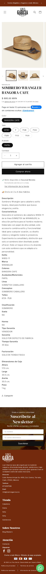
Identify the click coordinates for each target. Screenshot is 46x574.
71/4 (35, 130)
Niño (4, 512)
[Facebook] (3, 550)
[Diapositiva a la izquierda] (2, 76)
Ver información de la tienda (17, 186)
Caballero (6, 504)
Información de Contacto (28, 570)
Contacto (5, 544)
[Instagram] (8, 550)
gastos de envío (10, 101)
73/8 (6, 135)
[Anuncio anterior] (4, 3)
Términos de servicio (27, 565)
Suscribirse (23, 443)
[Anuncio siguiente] (41, 3)
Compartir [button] (8, 396)
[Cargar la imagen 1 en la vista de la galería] (11, 75)
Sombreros (6, 520)
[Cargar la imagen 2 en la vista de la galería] (23, 75)
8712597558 (7, 486)
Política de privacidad (8, 565)
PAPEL (7, 145)
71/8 (24, 130)
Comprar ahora (23, 171)
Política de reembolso (8, 570)
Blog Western (7, 532)
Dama (4, 508)
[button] (5, 12)
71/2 (18, 136)
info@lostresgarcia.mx (11, 492)
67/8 (6, 130)
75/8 (28, 136)
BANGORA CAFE (11, 120)
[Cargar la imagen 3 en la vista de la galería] (34, 75)
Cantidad (5, 151)
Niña (4, 516)
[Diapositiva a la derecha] (43, 76)
